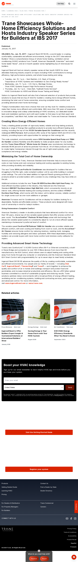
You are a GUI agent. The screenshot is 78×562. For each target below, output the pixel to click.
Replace (34, 559)
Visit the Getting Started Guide (39, 432)
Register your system (39, 469)
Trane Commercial (46, 503)
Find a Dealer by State (48, 487)
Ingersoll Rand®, (14, 266)
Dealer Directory (46, 491)
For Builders (6, 510)
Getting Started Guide (9, 487)
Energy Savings (33, 327)
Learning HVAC (12, 11)
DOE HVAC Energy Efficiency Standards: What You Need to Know (64, 333)
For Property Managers (10, 507)
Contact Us (44, 483)
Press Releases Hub (36, 11)
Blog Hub (23, 11)
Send (70, 387)
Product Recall (71, 539)
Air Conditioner (59, 327)
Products (5, 483)
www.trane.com (35, 283)
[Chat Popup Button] (74, 557)
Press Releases (7, 327)
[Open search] (69, 4)
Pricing (4, 494)
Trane (40, 266)
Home (3, 11)
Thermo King (26, 266)
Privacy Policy (59, 395)
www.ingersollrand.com (15, 283)
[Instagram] (75, 518)
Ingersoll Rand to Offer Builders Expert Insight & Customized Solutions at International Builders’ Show (12, 336)
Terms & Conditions (70, 532)
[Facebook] (71, 518)
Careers (43, 507)
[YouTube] (67, 518)
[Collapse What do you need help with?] (39, 551)
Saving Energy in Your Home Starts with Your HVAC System (37, 333)
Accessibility (72, 536)
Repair (44, 559)
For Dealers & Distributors (11, 503)
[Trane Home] (8, 4)
